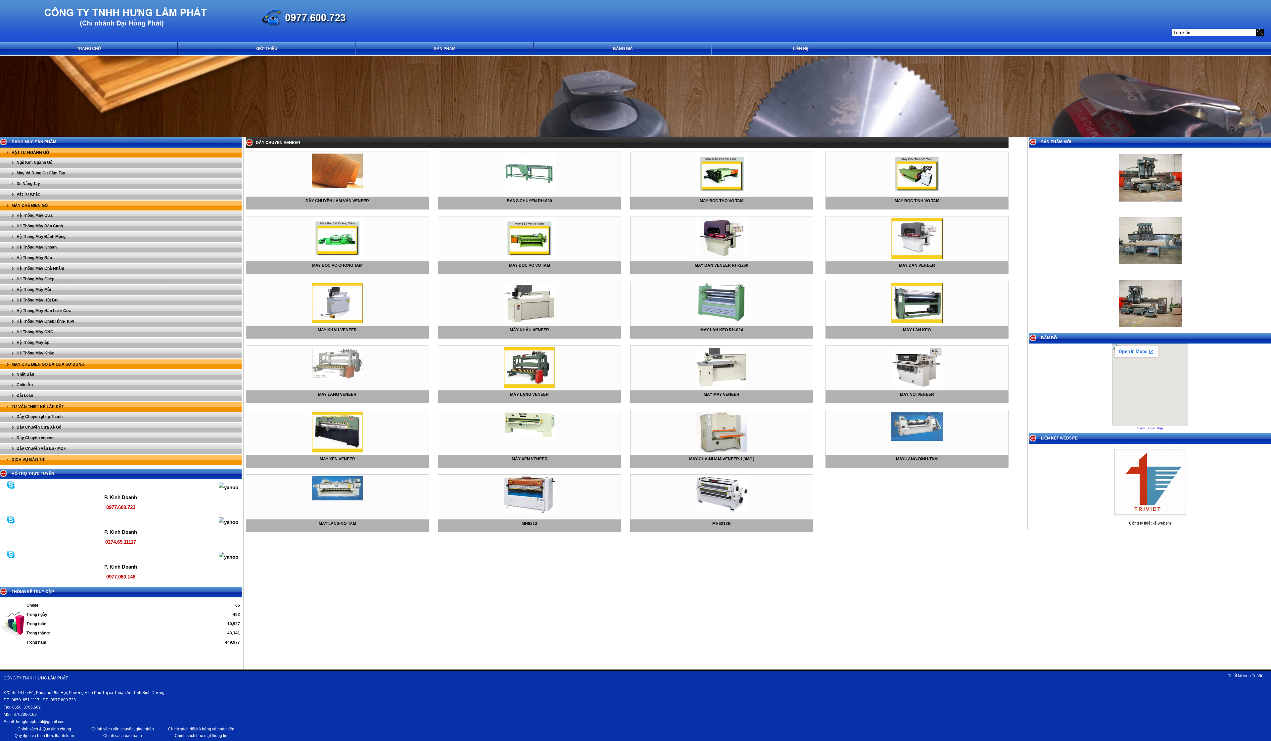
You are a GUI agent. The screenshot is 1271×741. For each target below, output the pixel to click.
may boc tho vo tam (721, 201)
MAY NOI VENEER (917, 394)
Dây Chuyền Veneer (35, 438)
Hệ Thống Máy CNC (35, 332)
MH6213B (721, 523)
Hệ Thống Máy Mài (34, 289)
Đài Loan (25, 395)
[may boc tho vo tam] (721, 193)
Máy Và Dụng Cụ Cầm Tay (41, 173)
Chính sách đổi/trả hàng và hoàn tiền (201, 729)
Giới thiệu (266, 48)
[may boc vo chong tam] (337, 257)
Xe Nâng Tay (28, 183)
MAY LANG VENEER (337, 394)
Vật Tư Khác (28, 194)
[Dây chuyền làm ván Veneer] (337, 186)
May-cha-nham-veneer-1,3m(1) (721, 459)
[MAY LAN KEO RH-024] (721, 320)
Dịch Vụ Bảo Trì (28, 459)
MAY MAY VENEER (721, 394)
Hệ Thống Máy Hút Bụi (37, 300)
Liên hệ (801, 48)
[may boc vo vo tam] (529, 257)
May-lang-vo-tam (337, 523)
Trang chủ (89, 48)
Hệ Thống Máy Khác (35, 353)
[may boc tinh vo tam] (917, 193)
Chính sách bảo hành (122, 735)
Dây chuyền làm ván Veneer (337, 201)
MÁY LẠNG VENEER (529, 394)
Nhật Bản (25, 374)
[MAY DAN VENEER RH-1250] (721, 255)
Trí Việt (1258, 675)
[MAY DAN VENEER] (917, 257)
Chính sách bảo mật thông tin (201, 735)
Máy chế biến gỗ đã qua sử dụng (48, 364)
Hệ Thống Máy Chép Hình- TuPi (45, 321)
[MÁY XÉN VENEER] (529, 436)
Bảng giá (623, 48)
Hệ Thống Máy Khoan (37, 247)
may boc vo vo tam (529, 265)
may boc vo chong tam (337, 265)
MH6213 (529, 523)
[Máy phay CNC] (1150, 203)
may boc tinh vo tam (917, 201)
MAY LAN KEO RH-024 (721, 330)
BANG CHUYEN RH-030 (529, 201)
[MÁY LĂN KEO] (917, 322)
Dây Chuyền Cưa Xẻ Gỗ (39, 427)
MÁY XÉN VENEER (529, 459)
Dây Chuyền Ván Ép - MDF (41, 448)
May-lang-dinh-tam (917, 459)
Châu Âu (25, 385)
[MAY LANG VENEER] (337, 377)
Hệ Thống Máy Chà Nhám (40, 268)
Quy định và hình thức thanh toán (44, 735)
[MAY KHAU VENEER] (337, 322)
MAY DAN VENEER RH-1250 (721, 265)
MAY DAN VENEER (917, 265)
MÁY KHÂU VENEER (529, 330)
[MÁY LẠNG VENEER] (529, 386)
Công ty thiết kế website (1150, 523)
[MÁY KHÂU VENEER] (529, 322)
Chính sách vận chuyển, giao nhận (122, 729)
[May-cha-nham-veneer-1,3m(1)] (721, 451)
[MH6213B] (721, 510)
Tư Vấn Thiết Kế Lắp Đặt (38, 406)
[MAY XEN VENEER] (337, 451)
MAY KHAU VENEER (337, 330)
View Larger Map (1150, 428)
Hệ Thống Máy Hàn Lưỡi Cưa (44, 310)
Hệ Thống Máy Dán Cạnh (40, 226)
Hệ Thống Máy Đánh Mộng (41, 236)
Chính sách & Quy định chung (44, 729)
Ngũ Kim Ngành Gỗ (34, 162)
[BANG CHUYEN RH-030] (529, 191)
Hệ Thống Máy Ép (33, 342)
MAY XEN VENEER (337, 459)
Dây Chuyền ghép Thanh (40, 416)
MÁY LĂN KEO (917, 330)
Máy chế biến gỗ (30, 205)
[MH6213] (529, 511)
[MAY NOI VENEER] (917, 386)
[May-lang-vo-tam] (337, 499)
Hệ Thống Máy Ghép (35, 279)
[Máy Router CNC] (1150, 266)
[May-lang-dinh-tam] (917, 439)
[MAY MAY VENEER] (721, 386)
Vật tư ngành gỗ (30, 152)
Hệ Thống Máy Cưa (35, 215)
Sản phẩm (444, 48)
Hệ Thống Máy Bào (34, 257)
